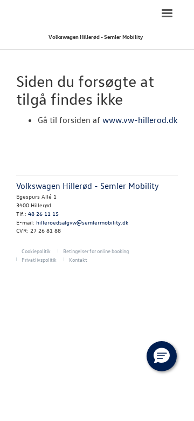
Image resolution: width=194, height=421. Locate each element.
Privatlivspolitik (39, 259)
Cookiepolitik (36, 251)
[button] (162, 356)
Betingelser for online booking (96, 251)
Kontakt (78, 259)
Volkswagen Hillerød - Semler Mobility (95, 36)
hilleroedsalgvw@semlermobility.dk (82, 222)
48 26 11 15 (43, 213)
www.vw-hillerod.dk (140, 119)
